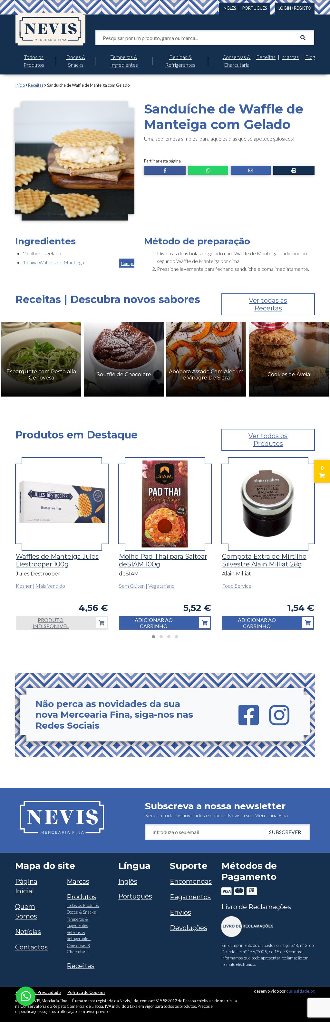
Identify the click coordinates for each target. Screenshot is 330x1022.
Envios (180, 912)
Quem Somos (26, 911)
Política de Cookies (86, 992)
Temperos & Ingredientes (124, 61)
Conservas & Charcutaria (236, 61)
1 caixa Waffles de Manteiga (53, 262)
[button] (165, 170)
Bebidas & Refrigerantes (180, 61)
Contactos (31, 947)
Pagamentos (190, 897)
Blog (310, 57)
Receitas (266, 57)
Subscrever (285, 832)
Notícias (28, 932)
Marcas (290, 57)
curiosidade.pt (300, 991)
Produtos (81, 897)
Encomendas (191, 881)
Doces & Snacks (75, 61)
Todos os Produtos (34, 61)
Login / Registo (294, 8)
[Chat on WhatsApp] (25, 995)
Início (20, 85)
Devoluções (188, 928)
